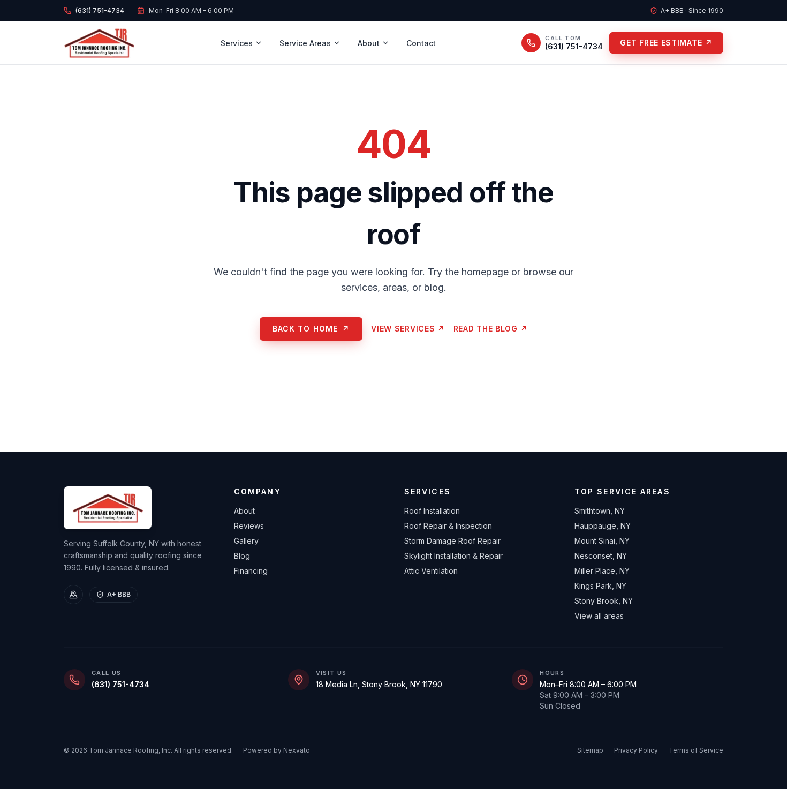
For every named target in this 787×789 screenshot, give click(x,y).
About (369, 43)
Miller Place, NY (602, 570)
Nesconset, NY (600, 555)
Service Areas (305, 43)
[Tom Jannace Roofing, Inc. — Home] (99, 43)
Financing (251, 570)
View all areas (599, 615)
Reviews (249, 525)
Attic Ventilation (431, 570)
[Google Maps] (73, 594)
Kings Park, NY (600, 585)
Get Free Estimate (666, 42)
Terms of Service (696, 750)
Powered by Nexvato (276, 750)
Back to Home (311, 328)
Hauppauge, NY (602, 525)
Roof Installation (432, 510)
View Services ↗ (408, 328)
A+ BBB (119, 594)
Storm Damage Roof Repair (452, 540)
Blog (242, 555)
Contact (421, 43)
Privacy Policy (636, 750)
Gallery (246, 540)
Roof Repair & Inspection (448, 525)
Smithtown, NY (599, 510)
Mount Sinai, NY (602, 540)
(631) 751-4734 (120, 684)
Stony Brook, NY (603, 600)
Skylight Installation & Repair (453, 555)
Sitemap (590, 750)
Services (237, 43)
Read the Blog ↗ (490, 328)
